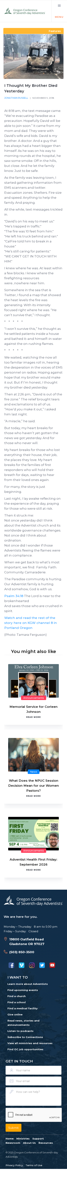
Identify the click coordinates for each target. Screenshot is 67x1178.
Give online (15, 1014)
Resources (46, 1142)
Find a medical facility (22, 1008)
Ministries (23, 1138)
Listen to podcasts (20, 1030)
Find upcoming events (22, 990)
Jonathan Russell (16, 97)
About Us (29, 1142)
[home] (24, 11)
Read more (33, 717)
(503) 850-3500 (21, 952)
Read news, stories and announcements (23, 1022)
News (33, 771)
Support (38, 1138)
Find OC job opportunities (25, 1049)
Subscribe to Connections (25, 1037)
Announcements (33, 697)
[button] (59, 11)
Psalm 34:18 (13, 596)
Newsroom (13, 1142)
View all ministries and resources (29, 1043)
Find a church (16, 996)
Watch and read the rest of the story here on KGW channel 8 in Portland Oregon (30, 623)
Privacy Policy (14, 1165)
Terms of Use (33, 1165)
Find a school (16, 1002)
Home (10, 1138)
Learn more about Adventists (27, 983)
